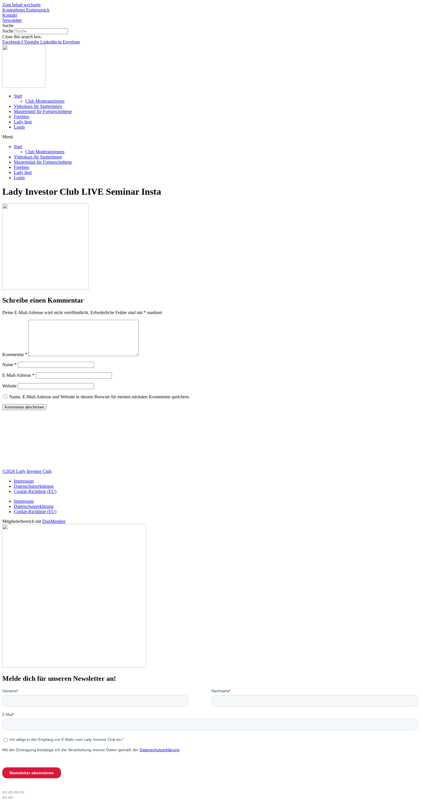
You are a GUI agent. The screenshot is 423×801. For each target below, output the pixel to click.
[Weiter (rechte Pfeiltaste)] (10, 797)
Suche (8, 30)
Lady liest (23, 121)
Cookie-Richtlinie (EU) (35, 491)
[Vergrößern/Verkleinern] (22, 792)
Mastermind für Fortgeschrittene (43, 111)
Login (19, 127)
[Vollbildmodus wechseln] (16, 792)
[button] (211, 25)
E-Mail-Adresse (18, 375)
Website (9, 385)
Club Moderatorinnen (44, 101)
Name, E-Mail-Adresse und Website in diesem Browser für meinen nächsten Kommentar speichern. (99, 396)
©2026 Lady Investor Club (27, 471)
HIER (188, 450)
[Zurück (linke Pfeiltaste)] (4, 797)
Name (9, 364)
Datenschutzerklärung (34, 486)
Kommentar (14, 354)
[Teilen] (10, 792)
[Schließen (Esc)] (4, 792)
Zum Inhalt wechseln (21, 4)
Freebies (21, 116)
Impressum (24, 481)
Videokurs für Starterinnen (38, 106)
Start (18, 95)
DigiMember (54, 521)
